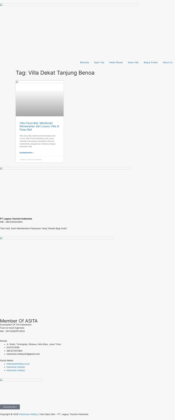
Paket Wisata (116, 62)
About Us (167, 62)
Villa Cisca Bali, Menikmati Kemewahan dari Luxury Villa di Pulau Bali (39, 126)
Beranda (84, 62)
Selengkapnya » (27, 153)
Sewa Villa (133, 62)
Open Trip (99, 62)
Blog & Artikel (151, 62)
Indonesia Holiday (28, 414)
